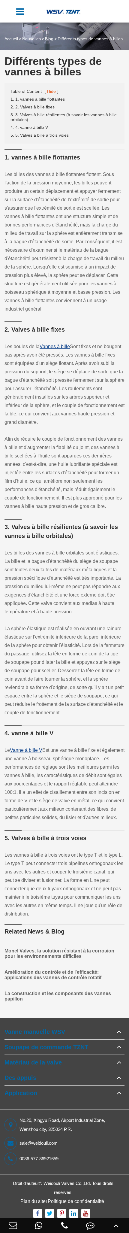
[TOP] (116, 1225)
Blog (49, 38)
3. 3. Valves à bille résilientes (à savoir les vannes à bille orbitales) (63, 117)
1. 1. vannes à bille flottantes (37, 99)
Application (20, 1093)
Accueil (11, 38)
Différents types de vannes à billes (90, 38)
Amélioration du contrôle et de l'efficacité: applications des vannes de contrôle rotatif (52, 975)
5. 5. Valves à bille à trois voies (39, 135)
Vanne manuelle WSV (34, 1031)
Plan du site (33, 1201)
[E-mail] (13, 1225)
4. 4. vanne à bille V (29, 127)
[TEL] (64, 1225)
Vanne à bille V (26, 750)
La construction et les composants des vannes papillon (57, 996)
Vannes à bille (55, 346)
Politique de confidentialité (76, 1201)
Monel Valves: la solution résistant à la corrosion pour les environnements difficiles (59, 953)
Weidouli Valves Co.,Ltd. (67, 1183)
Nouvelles (31, 38)
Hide (51, 91)
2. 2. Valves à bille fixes (32, 107)
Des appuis (20, 1077)
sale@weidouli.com (39, 1143)
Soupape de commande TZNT (46, 1047)
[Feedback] (90, 1225)
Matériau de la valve (33, 1062)
